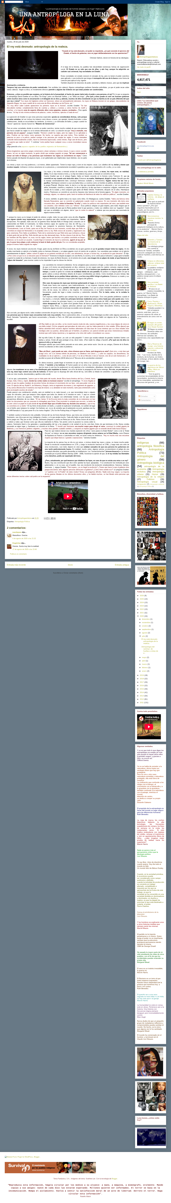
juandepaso (17, 532)
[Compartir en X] (50, 518)
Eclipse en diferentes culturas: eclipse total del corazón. (155, 263)
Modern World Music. (145, 183)
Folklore (150, 479)
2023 (142, 606)
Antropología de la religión (150, 477)
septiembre (146, 629)
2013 (142, 696)
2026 (142, 596)
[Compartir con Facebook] (52, 518)
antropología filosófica (150, 446)
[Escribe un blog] (47, 518)
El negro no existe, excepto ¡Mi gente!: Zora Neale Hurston (155, 325)
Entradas (144, 396)
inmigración (141, 484)
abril (144, 661)
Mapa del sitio (142, 235)
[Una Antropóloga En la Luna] (138, 148)
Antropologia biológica (150, 462)
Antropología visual (147, 482)
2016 (142, 685)
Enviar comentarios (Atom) (73, 573)
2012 (142, 699)
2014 (142, 692)
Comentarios (145, 400)
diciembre (146, 619)
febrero (145, 667)
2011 (142, 703)
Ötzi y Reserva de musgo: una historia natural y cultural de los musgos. (155, 347)
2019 (142, 675)
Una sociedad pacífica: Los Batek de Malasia (154, 284)
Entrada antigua (122, 565)
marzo (144, 664)
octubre (145, 626)
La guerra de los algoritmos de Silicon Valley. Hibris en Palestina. (155, 368)
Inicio (70, 565)
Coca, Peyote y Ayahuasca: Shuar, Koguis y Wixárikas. (155, 303)
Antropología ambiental (157, 484)
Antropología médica (145, 486)
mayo (144, 657)
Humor (155, 474)
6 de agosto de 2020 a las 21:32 (24, 538)
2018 (142, 679)
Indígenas (143, 442)
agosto (145, 633)
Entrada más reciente (16, 565)
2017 (142, 682)
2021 (142, 613)
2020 (142, 616)
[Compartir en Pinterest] (54, 518)
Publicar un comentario (18, 554)
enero (144, 671)
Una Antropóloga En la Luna (145, 146)
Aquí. (139, 92)
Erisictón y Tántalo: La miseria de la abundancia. (155, 242)
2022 (142, 609)
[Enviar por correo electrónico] (45, 518)
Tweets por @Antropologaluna (149, 160)
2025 (142, 599)
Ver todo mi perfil (143, 67)
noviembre (146, 622)
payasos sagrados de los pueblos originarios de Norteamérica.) (44, 146)
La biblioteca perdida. (145, 172)
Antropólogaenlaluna (149, 57)
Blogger (114, 1179)
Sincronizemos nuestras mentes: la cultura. (155, 218)
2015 (142, 689)
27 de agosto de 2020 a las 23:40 (25, 549)
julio (144, 636)
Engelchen (17, 543)
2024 (142, 602)
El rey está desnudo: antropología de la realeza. (149, 641)
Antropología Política (22, 522)
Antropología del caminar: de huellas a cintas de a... (149, 650)
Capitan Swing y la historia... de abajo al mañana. (155, 197)
